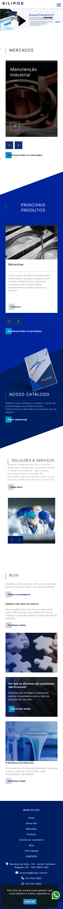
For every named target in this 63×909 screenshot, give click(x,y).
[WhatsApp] (55, 895)
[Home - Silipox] (13, 3)
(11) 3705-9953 (34, 878)
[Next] (18, 145)
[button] (59, 5)
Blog (31, 845)
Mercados (31, 828)
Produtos (31, 834)
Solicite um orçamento (31, 839)
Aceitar (30, 901)
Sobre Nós (31, 823)
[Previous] (9, 145)
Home (31, 817)
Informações (31, 850)
